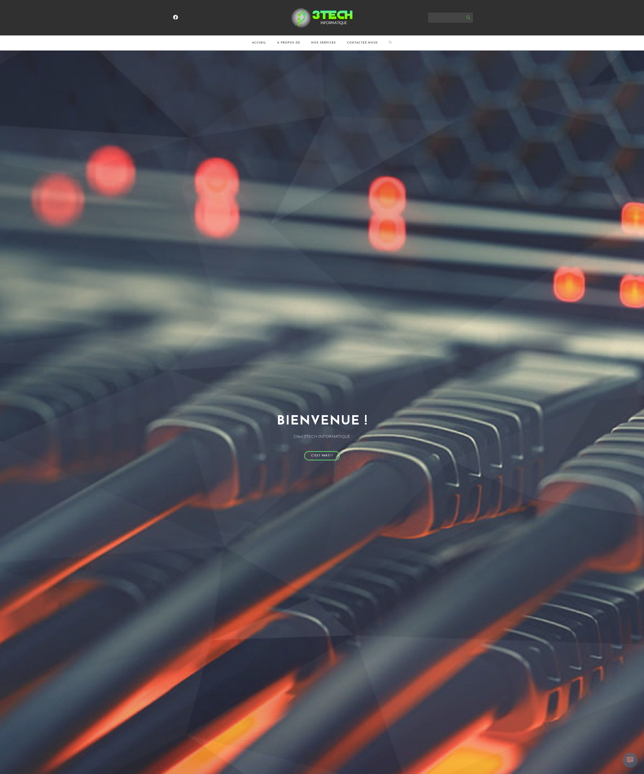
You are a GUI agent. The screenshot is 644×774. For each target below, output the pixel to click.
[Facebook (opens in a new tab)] (175, 17)
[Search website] (390, 43)
